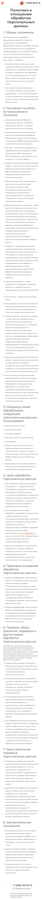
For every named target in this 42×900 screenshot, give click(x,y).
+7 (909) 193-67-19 (32, 3)
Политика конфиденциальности (21, 895)
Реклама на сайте (16, 897)
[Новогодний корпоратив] (22, 3)
